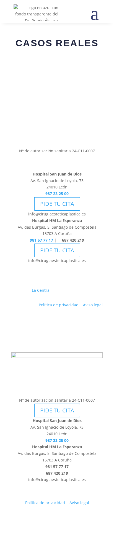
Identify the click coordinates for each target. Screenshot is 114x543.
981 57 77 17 (41, 240)
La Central (41, 290)
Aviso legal (93, 304)
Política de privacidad (59, 304)
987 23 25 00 (57, 193)
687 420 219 (72, 240)
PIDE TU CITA (57, 203)
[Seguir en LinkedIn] (62, 132)
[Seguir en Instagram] (51, 132)
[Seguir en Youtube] (73, 132)
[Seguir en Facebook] (40, 132)
